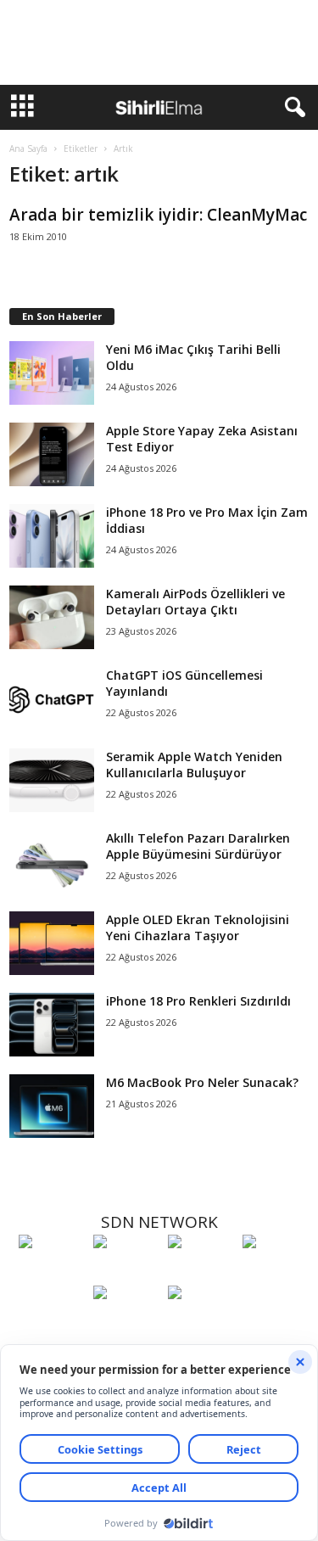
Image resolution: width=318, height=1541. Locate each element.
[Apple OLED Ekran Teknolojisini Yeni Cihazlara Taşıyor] (51, 943)
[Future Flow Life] (201, 1324)
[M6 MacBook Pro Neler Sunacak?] (51, 1106)
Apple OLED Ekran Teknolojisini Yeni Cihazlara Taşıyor (197, 927)
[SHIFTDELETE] (52, 1273)
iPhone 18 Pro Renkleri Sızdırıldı (198, 1001)
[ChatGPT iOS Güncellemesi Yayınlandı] (51, 699)
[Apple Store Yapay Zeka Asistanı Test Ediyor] (51, 454)
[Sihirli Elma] (126, 1273)
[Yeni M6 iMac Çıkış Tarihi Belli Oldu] (51, 373)
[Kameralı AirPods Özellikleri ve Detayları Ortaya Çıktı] (51, 617)
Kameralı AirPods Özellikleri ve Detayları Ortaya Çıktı (195, 602)
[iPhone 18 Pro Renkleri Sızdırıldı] (51, 1024)
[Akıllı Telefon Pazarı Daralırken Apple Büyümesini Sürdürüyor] (51, 862)
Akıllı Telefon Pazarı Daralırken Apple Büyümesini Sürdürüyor (198, 846)
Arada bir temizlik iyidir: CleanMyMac (158, 215)
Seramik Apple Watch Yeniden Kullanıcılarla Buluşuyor (194, 764)
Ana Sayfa (28, 148)
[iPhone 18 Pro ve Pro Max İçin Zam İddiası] (51, 536)
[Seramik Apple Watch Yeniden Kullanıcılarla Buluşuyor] (51, 780)
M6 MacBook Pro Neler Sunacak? (202, 1082)
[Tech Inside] (276, 1273)
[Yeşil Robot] (201, 1273)
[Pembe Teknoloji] (126, 1324)
